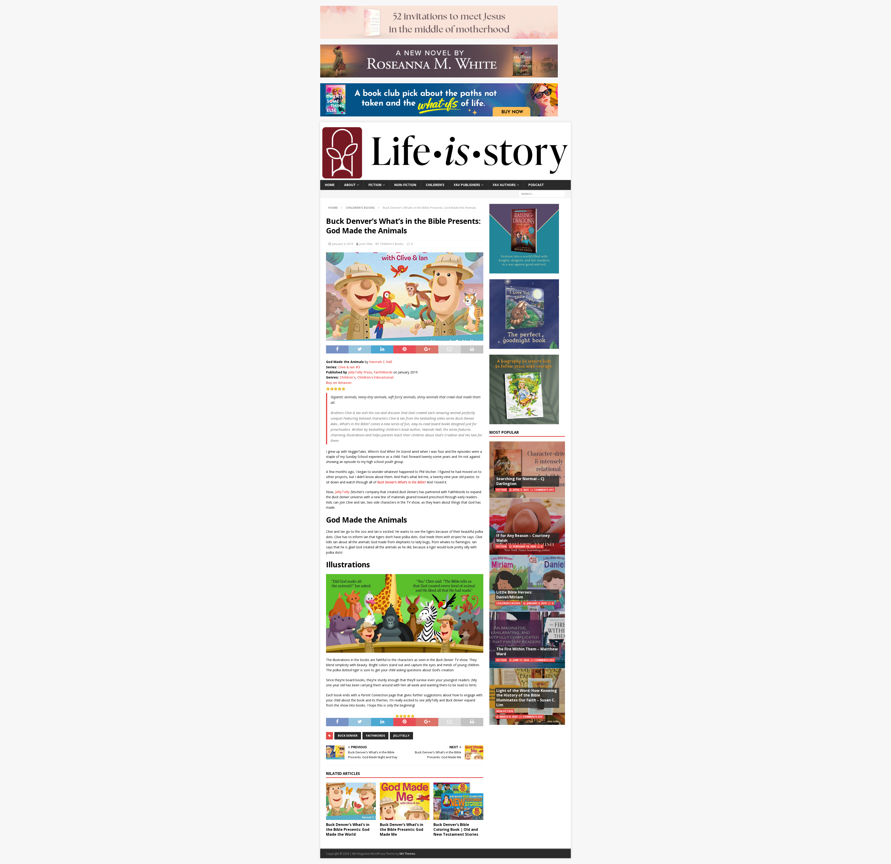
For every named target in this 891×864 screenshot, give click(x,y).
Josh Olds (366, 244)
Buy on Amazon (339, 382)
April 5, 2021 (521, 489)
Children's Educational (375, 377)
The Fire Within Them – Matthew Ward (527, 651)
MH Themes (407, 854)
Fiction (374, 185)
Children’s (435, 185)
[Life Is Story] (445, 177)
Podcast (536, 185)
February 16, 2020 (524, 546)
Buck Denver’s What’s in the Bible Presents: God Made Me (401, 829)
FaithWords (383, 372)
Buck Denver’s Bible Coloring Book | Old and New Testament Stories (455, 829)
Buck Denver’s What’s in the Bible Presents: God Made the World (347, 829)
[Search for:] (542, 193)
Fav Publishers (467, 185)
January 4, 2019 (536, 603)
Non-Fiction (405, 185)
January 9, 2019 (342, 244)
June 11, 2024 (521, 660)
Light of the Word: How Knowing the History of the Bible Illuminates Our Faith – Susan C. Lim (526, 697)
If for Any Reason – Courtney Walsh (523, 538)
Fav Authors (504, 185)
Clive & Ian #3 (349, 367)
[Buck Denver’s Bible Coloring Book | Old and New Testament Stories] (458, 801)
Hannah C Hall (380, 362)
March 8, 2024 (508, 716)
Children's (347, 377)
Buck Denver (348, 736)
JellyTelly (342, 492)
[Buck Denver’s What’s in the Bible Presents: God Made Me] (405, 801)
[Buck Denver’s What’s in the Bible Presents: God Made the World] (351, 801)
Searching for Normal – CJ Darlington (520, 481)
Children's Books (392, 244)
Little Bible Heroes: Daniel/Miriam (514, 595)
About (350, 185)
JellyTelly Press (360, 372)
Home (330, 185)
